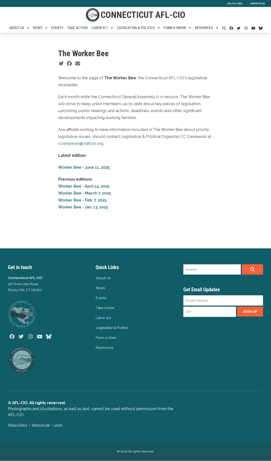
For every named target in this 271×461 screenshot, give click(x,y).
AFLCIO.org (234, 3)
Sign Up (250, 312)
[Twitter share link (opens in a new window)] (61, 64)
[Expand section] (28, 28)
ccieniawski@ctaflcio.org (80, 143)
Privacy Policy (17, 425)
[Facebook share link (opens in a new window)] (69, 64)
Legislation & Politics (136, 27)
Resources (204, 27)
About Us (16, 27)
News (37, 27)
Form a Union (175, 27)
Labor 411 (100, 27)
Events (57, 27)
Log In (58, 425)
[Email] (78, 64)
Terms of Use (41, 425)
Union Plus (257, 3)
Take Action (77, 27)
